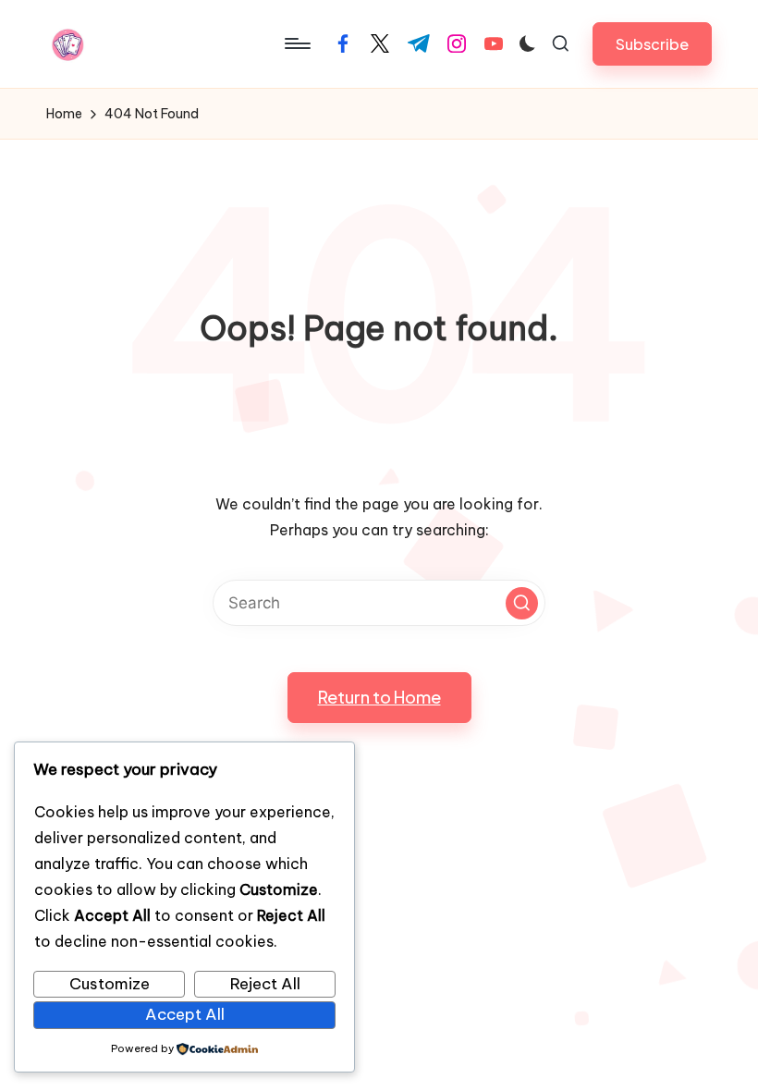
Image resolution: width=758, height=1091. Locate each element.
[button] (652, 44)
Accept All (185, 1014)
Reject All (265, 984)
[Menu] (296, 43)
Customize (109, 984)
